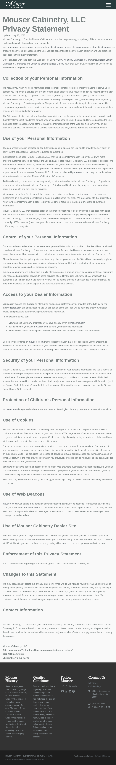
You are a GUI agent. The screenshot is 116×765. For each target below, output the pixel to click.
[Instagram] (66, 691)
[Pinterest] (73, 691)
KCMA (59, 59)
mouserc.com (26, 47)
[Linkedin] (70, 691)
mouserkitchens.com (74, 47)
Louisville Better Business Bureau (47, 63)
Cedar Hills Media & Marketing (99, 756)
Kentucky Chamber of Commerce (80, 59)
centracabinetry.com (100, 47)
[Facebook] (62, 691)
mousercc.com (10, 47)
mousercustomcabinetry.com (48, 47)
